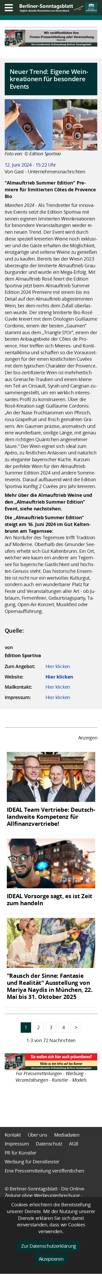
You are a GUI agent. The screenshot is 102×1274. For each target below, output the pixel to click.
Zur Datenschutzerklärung (48, 1246)
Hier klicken (58, 666)
